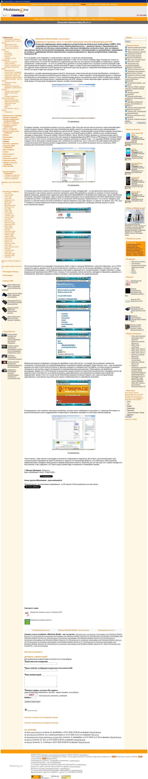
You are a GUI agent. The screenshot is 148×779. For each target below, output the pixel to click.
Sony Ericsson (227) (12, 247)
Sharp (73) (8, 241)
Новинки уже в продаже (12, 115)
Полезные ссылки (10, 158)
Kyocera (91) (9, 217)
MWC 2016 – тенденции (135, 346)
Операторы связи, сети (13, 74)
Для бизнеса (32, 735)
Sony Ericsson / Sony (135, 413)
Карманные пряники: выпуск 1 (41, 620)
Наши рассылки (133, 45)
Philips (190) (9, 235)
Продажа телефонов (12, 175)
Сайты (77, 19)
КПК (6, 94)
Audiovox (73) (9, 200)
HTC (129, 402)
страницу (66, 133)
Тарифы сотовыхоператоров (10, 126)
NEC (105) (8, 226)
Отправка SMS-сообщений (108, 4)
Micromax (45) (10, 222)
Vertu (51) (8, 252)
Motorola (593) (10, 224)
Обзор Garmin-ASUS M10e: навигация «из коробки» (14, 295)
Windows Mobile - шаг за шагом (57, 39)
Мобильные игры (11, 44)
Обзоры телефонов (40, 19)
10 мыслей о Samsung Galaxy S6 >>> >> (74, 22)
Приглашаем (131, 243)
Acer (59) (8, 193)
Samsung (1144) (10, 238)
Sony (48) (8, 245)
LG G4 (133, 149)
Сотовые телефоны (11, 191)
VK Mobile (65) (10, 254)
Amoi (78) (8, 197)
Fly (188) (8, 209)
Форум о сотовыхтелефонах (10, 163)
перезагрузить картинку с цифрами (53, 695)
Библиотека (8, 37)
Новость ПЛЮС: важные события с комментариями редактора (135, 88)
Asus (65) (8, 198)
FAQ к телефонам (10, 129)
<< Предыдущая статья (41, 630)
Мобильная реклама (12, 86)
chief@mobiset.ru (74, 761)
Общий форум (95, 732)
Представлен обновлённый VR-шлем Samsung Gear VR (138, 309)
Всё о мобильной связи (136, 49)
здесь (127, 235)
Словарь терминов (93, 4)
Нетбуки (8, 105)
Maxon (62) (9, 221)
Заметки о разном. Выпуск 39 (138, 363)
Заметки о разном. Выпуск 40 (138, 355)
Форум (112, 19)
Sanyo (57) (8, 240)
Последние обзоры (10, 271)
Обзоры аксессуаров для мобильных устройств (135, 108)
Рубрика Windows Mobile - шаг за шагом (73, 630)
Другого (130, 415)
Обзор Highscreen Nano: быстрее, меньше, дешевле (13, 318)
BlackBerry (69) (10, 205)
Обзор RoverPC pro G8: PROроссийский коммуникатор (14, 302)
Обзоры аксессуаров (12, 91)
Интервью (8, 53)
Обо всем (95, 735)
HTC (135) (8, 212)
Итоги (7, 51)
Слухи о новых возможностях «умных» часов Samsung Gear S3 (137, 327)
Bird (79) (8, 203)
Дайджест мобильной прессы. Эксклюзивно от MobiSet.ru (134, 103)
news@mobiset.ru (75, 766)
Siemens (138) (10, 243)
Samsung (131, 408)
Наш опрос (131, 390)
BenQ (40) (8, 202)
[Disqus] (73, 521)
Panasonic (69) (10, 231)
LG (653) (8, 219)
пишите (134, 253)
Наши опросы (85, 19)
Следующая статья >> (106, 630)
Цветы (29, 740)
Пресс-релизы (10, 63)
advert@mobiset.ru (76, 770)
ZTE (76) (8, 257)
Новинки (33, 4)
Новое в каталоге (133, 129)
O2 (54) (7, 229)
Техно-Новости (9, 331)
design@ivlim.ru (65, 768)
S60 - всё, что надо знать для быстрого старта (135, 60)
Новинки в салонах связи (136, 75)
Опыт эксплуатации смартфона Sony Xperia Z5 (138, 337)
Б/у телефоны (69, 19)
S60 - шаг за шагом (11, 46)
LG (128, 404)
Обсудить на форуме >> (33, 652)
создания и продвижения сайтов (49, 768)
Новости (77, 4)
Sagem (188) (9, 236)
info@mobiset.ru (81, 764)
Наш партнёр (8, 166)
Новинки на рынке (134, 238)
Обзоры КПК (8, 281)
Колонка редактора (11, 100)
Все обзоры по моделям (11, 122)
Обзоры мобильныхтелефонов (11, 120)
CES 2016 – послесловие (136, 359)
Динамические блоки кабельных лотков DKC (45, 737)
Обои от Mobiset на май (136, 208)
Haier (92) (8, 210)
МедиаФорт (84, 755)
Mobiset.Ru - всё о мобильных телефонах (53, 755)
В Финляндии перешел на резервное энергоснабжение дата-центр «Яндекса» (14, 338)
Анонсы (7, 56)
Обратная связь (103, 19)
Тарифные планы (53, 19)
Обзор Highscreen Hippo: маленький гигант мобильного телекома (11, 287)
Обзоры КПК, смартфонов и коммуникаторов (135, 112)
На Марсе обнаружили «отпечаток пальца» (15, 357)
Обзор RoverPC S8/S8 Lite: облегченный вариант (13, 310)
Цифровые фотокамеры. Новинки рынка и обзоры (135, 72)
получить (61, 127)
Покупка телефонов (12, 177)
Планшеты (8, 112)
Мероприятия (10, 70)
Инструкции (69, 4)
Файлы (61, 4)
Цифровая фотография (13, 77)
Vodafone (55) (10, 255)
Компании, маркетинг (12, 75)
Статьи (83, 4)
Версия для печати (32, 710)
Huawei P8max (136, 163)
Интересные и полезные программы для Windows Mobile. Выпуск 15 (74, 644)
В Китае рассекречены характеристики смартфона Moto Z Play (134, 292)
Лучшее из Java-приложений (9, 83)
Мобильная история (12, 101)
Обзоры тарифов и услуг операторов (10, 97)
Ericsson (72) (9, 207)
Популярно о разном (12, 39)
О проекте (94, 19)
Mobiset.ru (46, 470)
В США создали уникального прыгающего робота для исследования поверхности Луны (15, 349)
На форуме (131, 259)
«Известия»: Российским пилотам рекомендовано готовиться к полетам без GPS (14, 374)
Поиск (129, 37)
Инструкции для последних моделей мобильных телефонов (133, 65)
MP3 (6, 107)
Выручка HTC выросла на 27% (136, 300)
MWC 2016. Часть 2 (138, 350)
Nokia (129, 406)
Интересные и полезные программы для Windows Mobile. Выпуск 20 (74, 638)
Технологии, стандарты (13, 72)
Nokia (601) (9, 228)
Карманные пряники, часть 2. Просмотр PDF (46, 612)
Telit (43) (8, 248)
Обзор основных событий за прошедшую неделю (135, 52)
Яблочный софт (10, 103)
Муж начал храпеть (34, 732)
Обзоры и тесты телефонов (9, 59)
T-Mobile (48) (9, 250)
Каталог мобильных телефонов (48, 4)
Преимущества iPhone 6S (136, 281)
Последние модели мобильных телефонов (133, 56)
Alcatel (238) (9, 195)
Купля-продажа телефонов (8, 172)
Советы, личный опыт (12, 65)
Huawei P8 (135, 177)
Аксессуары (8, 275)
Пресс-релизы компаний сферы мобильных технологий (135, 79)
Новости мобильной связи (137, 47)
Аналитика (8, 55)
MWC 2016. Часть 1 (138, 352)
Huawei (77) (9, 214)
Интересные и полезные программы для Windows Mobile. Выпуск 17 (54, 642)
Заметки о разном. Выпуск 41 (138, 342)
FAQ (62, 19)
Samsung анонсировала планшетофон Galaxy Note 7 (138, 318)
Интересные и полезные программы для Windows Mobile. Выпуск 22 (61, 636)
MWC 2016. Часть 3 (138, 349)
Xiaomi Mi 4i (135, 192)
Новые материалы (134, 333)
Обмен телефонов (11, 178)
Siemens (130, 410)
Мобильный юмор (11, 93)
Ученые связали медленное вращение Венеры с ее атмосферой (15, 364)
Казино (29, 742)
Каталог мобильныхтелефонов (11, 132)
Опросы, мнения (11, 62)
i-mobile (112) (9, 216)
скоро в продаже (10, 117)
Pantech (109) (10, 233)
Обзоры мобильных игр (136, 69)
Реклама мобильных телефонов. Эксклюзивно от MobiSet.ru (135, 98)
